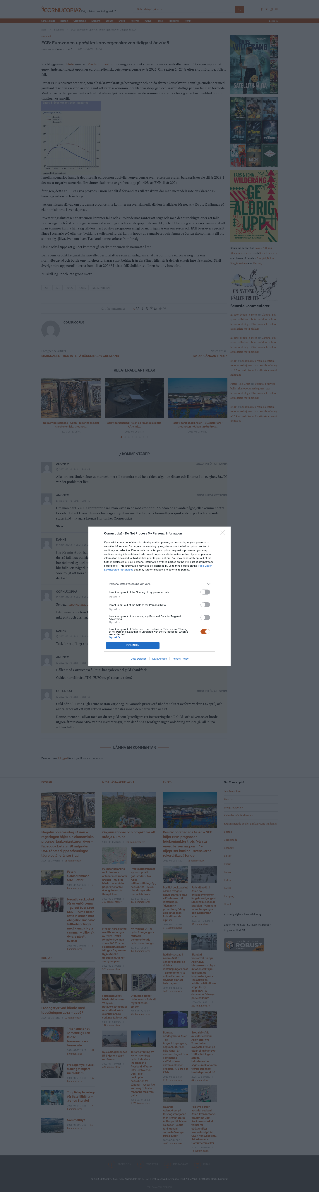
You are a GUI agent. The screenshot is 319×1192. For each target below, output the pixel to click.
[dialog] (159, 596)
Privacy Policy (180, 658)
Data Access (159, 658)
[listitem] (159, 584)
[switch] (205, 592)
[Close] (223, 533)
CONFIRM (133, 645)
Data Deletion (139, 658)
